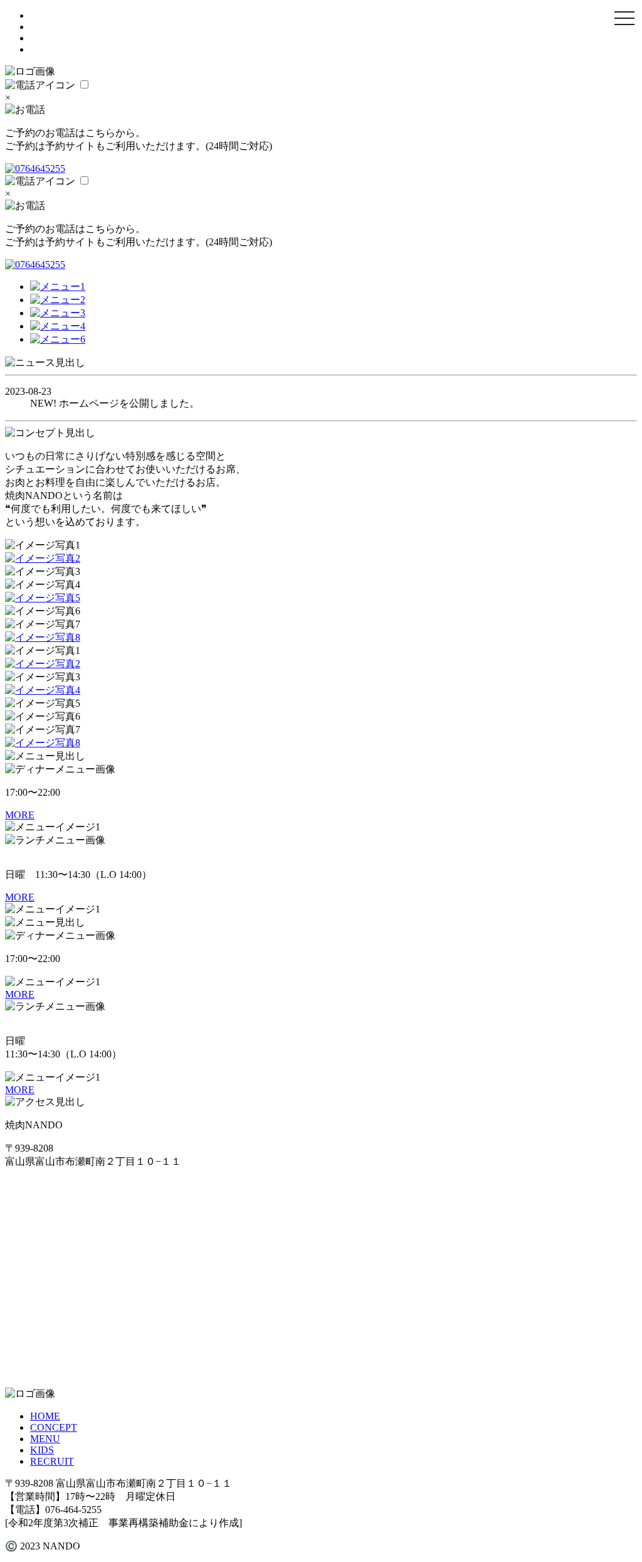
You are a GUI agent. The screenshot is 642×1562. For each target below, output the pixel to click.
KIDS (42, 1450)
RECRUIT (52, 1461)
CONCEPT (53, 1427)
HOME (45, 1416)
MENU (45, 1438)
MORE (19, 815)
